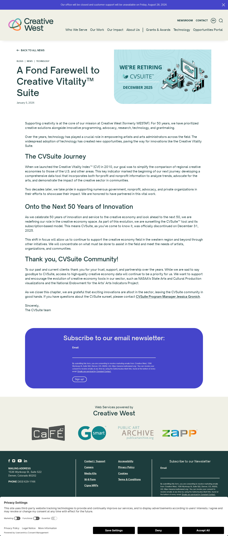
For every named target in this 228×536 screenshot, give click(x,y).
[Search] (221, 21)
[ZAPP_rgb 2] (180, 433)
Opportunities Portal (208, 30)
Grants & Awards (158, 30)
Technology (181, 30)
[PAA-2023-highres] (136, 433)
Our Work (97, 30)
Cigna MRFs (91, 485)
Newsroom (185, 20)
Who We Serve (76, 30)
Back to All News (33, 50)
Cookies (123, 473)
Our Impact (115, 30)
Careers (88, 467)
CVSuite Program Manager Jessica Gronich (168, 297)
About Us (133, 30)
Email (75, 347)
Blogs (20, 61)
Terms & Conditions (129, 479)
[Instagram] (13, 460)
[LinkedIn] (25, 460)
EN (213, 21)
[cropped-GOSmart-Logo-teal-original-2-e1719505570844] (92, 433)
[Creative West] (30, 24)
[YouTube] (20, 460)
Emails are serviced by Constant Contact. (94, 371)
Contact (202, 20)
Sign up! (79, 379)
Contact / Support (94, 461)
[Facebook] (9, 460)
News (30, 61)
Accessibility (125, 461)
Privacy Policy (126, 467)
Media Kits (90, 473)
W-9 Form (90, 479)
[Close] (223, 4)
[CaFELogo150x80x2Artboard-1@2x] (48, 433)
